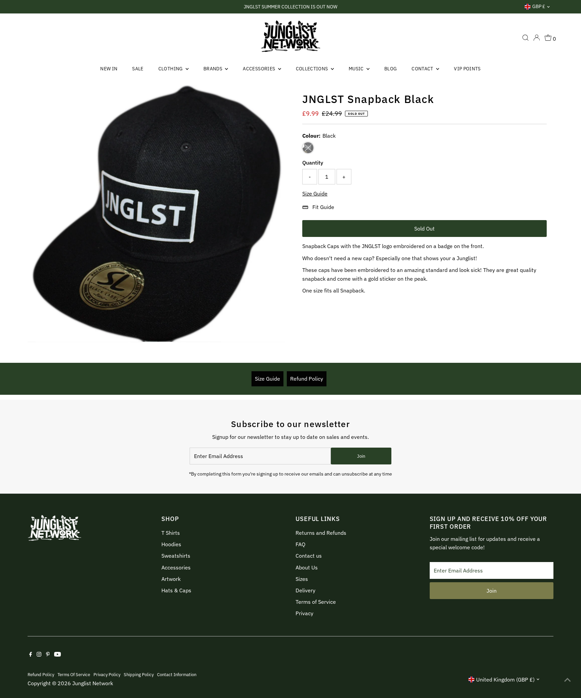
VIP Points (467, 69)
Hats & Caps (176, 590)
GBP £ (538, 6)
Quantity (312, 162)
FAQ (300, 544)
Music (357, 69)
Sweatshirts (175, 555)
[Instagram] (39, 655)
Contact (423, 69)
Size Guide (314, 193)
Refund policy (41, 674)
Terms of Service (316, 601)
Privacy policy (106, 674)
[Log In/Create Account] (537, 38)
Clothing (171, 69)
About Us (307, 567)
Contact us (309, 555)
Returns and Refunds (321, 532)
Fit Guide (323, 207)
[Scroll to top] (567, 679)
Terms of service (73, 674)
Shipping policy (139, 674)
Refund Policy (306, 378)
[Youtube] (57, 655)
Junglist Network (92, 683)
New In (108, 69)
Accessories (259, 69)
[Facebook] (31, 655)
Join (361, 456)
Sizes (302, 578)
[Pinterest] (47, 655)
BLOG (390, 69)
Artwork (171, 578)
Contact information (176, 674)
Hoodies (171, 544)
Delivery (305, 590)
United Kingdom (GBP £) (505, 679)
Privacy (304, 613)
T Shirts (170, 532)
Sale (137, 69)
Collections (312, 69)
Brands (213, 69)
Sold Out (424, 228)
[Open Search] (525, 38)
